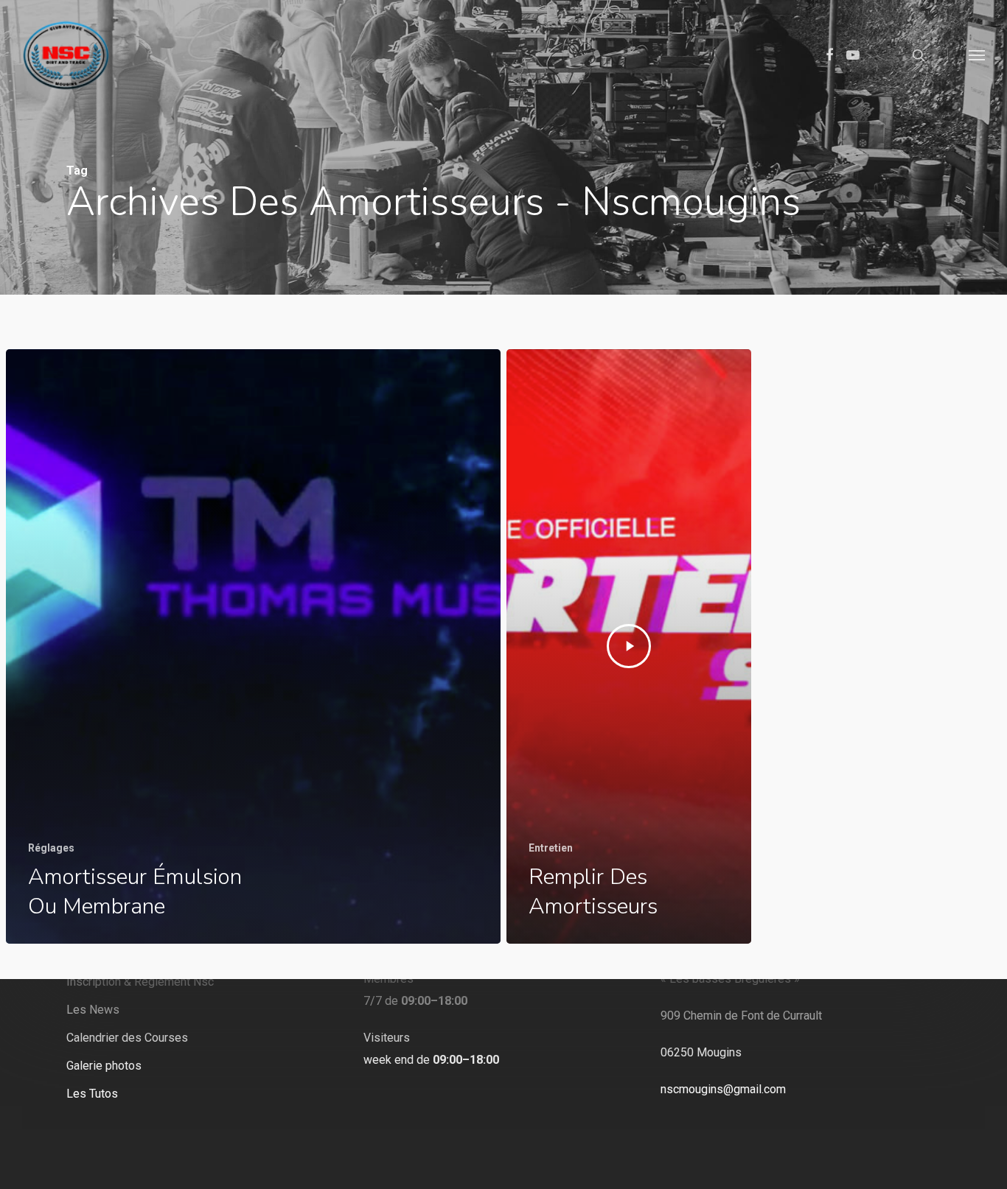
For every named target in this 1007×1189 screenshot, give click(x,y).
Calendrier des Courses (127, 1038)
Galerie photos (104, 1066)
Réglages (51, 848)
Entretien (551, 848)
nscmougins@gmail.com (723, 1089)
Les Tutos (92, 1094)
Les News (92, 1010)
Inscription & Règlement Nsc (140, 982)
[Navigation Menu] (977, 55)
